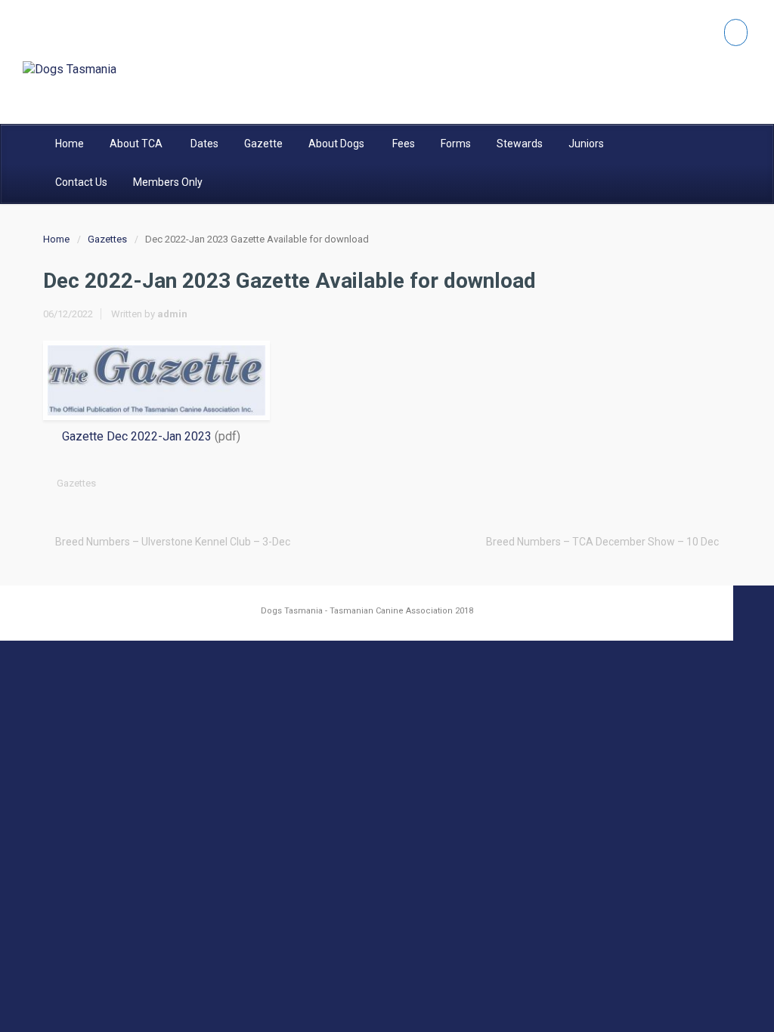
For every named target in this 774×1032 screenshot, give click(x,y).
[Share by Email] (696, 483)
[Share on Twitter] (603, 483)
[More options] (720, 483)
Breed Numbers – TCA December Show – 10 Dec (602, 542)
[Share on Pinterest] (673, 483)
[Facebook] (736, 32)
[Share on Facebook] (626, 483)
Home (56, 239)
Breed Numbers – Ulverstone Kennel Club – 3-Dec (172, 542)
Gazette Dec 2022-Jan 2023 (137, 436)
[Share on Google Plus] (650, 483)
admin (172, 314)
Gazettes (107, 239)
